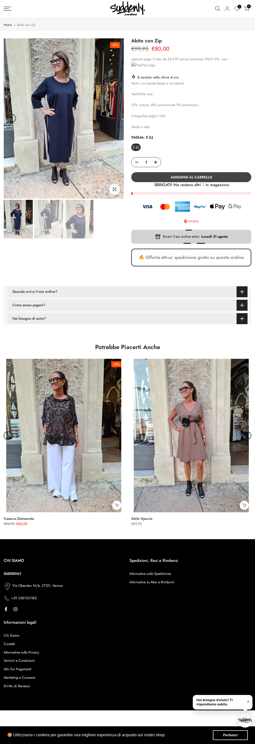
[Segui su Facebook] (6, 609)
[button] (167, 735)
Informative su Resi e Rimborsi (151, 582)
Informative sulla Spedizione (150, 573)
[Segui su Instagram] (15, 609)
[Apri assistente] (245, 720)
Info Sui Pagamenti (17, 669)
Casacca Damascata (19, 518)
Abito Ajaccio (141, 518)
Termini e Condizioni (19, 660)
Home (8, 24)
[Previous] (11, 118)
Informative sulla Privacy (21, 652)
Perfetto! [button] (230, 735)
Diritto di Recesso (17, 685)
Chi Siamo (11, 635)
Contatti (9, 643)
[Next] (116, 118)
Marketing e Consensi (20, 677)
